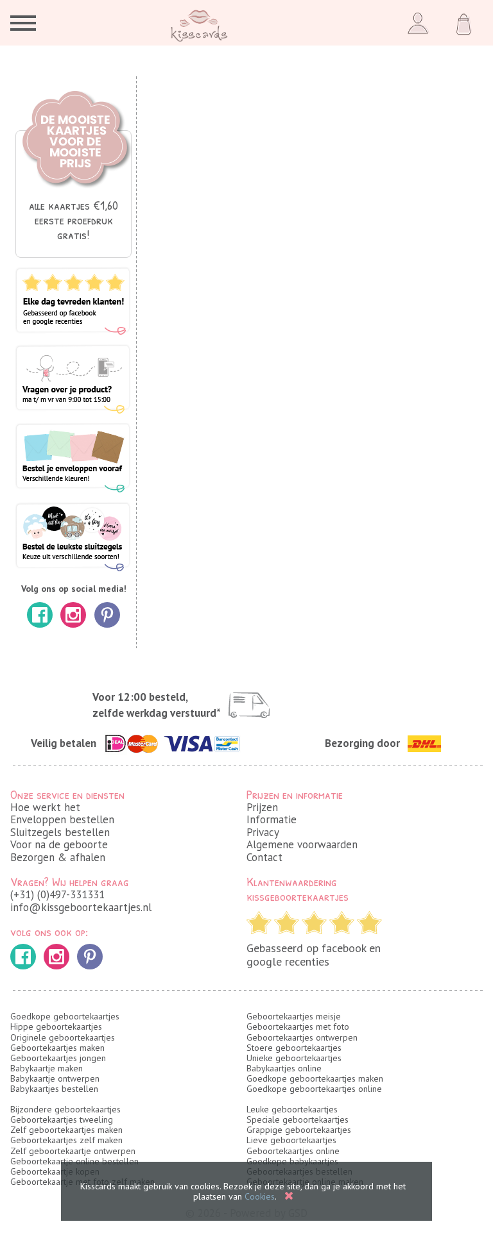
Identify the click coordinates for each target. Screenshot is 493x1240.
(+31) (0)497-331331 (57, 894)
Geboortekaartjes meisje (293, 1016)
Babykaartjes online (284, 1068)
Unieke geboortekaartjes (294, 1058)
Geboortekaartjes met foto (297, 1026)
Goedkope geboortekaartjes (64, 1016)
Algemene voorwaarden (302, 844)
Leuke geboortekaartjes (292, 1109)
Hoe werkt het (45, 807)
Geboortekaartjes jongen (58, 1058)
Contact (264, 857)
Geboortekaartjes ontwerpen (302, 1037)
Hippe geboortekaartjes (56, 1026)
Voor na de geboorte (59, 844)
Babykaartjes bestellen (54, 1088)
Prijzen (262, 807)
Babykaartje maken (46, 1068)
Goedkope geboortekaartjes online (314, 1088)
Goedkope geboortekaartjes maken (314, 1078)
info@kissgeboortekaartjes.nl (80, 907)
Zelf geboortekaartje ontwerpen (72, 1151)
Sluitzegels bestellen (60, 832)
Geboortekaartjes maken (57, 1047)
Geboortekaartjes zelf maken (66, 1140)
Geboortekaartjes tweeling (61, 1119)
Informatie (271, 819)
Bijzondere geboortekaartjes (65, 1109)
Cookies (260, 1196)
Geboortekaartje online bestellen (74, 1161)
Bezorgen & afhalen (57, 857)
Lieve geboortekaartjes (291, 1140)
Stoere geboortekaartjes (294, 1047)
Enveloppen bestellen (62, 819)
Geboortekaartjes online (293, 1151)
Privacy (262, 832)
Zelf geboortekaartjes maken (66, 1129)
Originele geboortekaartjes (62, 1037)
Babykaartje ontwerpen (54, 1078)
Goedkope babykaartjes (292, 1161)
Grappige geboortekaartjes (298, 1129)
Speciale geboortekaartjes (297, 1119)
